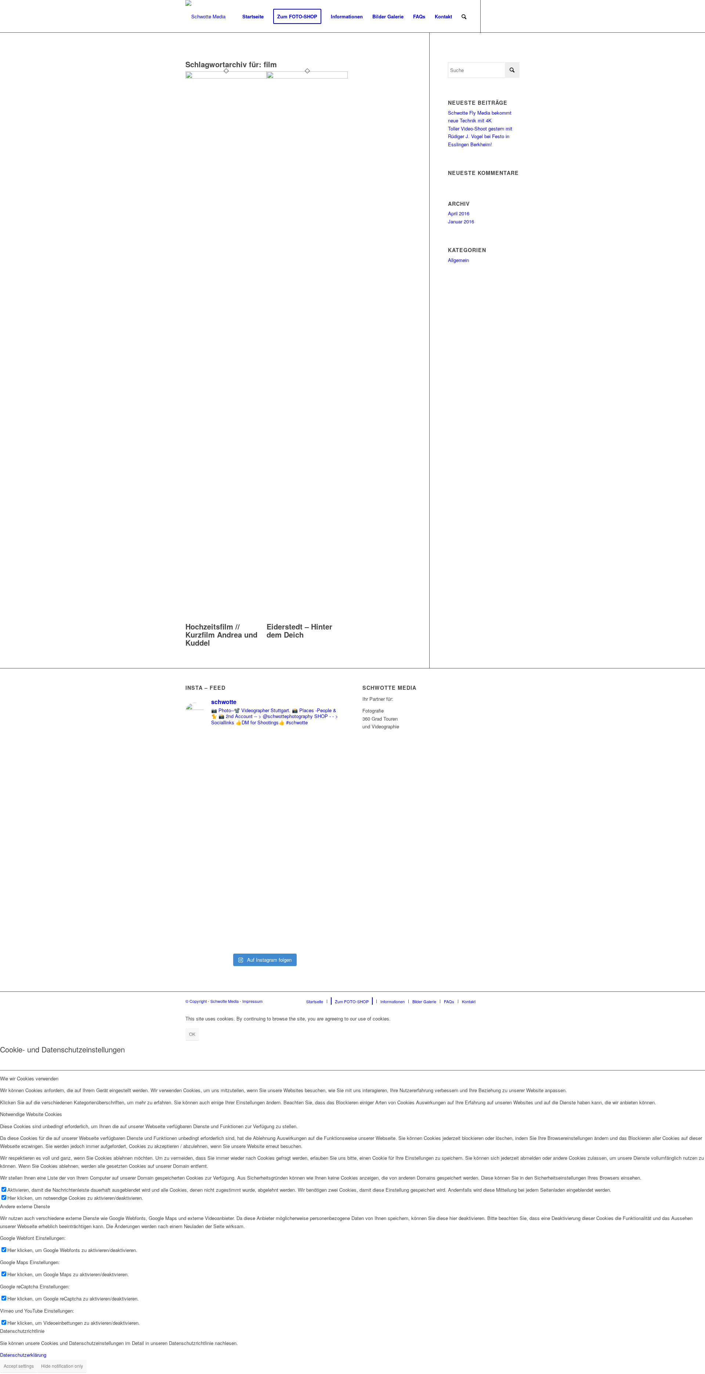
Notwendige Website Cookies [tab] (31, 1114)
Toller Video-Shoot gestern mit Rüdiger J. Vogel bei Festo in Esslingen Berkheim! (480, 136)
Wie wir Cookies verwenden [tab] (29, 1078)
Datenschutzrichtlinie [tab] (22, 1330)
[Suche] (464, 16)
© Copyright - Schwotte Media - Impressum (224, 1001)
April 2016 (458, 213)
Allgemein (458, 259)
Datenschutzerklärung (23, 1354)
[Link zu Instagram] (503, 16)
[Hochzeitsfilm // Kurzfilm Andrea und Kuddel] (226, 76)
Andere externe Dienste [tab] (25, 1206)
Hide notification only (62, 1366)
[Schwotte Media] (205, 16)
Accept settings (19, 1366)
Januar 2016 (461, 221)
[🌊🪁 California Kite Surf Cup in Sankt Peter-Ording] (223, 794)
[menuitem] (253, 16)
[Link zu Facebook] (492, 16)
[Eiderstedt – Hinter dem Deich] (307, 76)
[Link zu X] (514, 16)
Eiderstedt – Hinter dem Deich (299, 630)
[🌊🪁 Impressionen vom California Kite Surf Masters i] (304, 841)
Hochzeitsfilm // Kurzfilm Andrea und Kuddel (221, 634)
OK (192, 1034)
